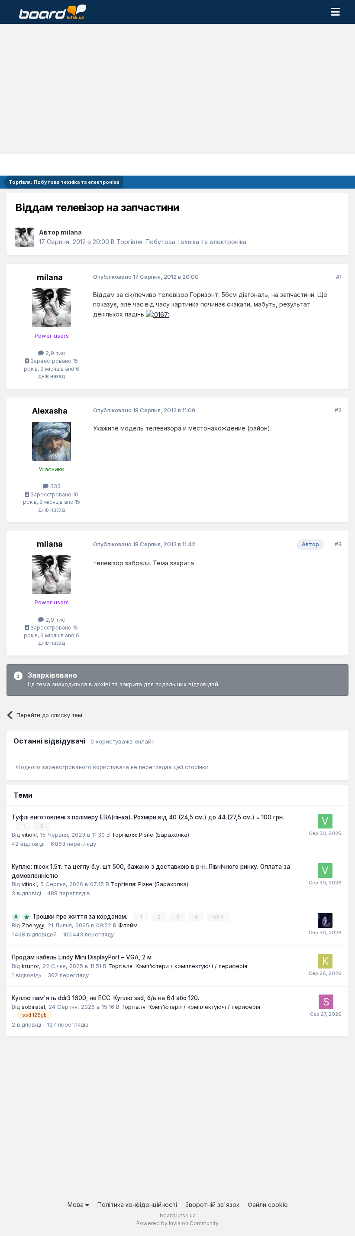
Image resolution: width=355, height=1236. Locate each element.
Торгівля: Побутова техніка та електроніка (181, 241)
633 (54, 486)
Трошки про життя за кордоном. (80, 916)
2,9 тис (54, 352)
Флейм (128, 925)
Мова (76, 1204)
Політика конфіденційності (137, 1204)
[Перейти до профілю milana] (24, 237)
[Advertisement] (177, 89)
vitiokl (29, 834)
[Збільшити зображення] (157, 314)
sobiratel (33, 1006)
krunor (30, 965)
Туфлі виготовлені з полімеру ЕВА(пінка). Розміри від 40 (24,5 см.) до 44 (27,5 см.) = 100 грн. (148, 817)
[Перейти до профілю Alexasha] (51, 441)
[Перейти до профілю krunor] (325, 961)
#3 (338, 544)
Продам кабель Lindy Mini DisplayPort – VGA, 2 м (82, 957)
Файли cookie (268, 1204)
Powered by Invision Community (177, 1223)
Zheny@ (33, 925)
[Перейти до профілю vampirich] (325, 920)
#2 (338, 410)
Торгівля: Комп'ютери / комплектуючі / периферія (177, 965)
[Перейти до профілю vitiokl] (325, 821)
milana (71, 232)
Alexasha (50, 410)
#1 (339, 276)
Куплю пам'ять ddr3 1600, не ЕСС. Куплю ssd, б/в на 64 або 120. (105, 998)
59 (217, 916)
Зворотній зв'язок (212, 1204)
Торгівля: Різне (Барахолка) (150, 834)
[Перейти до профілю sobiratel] (326, 1002)
